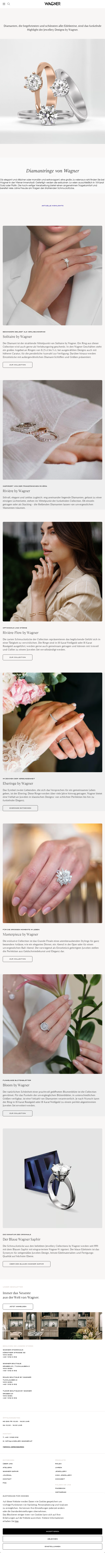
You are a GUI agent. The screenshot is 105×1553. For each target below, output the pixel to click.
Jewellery (61, 1471)
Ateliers (7, 1467)
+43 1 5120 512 (11, 1437)
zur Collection (17, 365)
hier (16, 1521)
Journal (7, 1475)
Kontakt (7, 1479)
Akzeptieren (52, 1531)
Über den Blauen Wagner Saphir (26, 1264)
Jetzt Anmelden (17, 1306)
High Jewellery (63, 1475)
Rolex (58, 1464)
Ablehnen (52, 1539)
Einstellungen (52, 1546)
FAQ (4, 1483)
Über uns (8, 1464)
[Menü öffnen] (4, 4)
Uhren (58, 1467)
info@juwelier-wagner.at (18, 1441)
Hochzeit (60, 1479)
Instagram (60, 1492)
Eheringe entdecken (20, 808)
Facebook (60, 1488)
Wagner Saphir (10, 1471)
